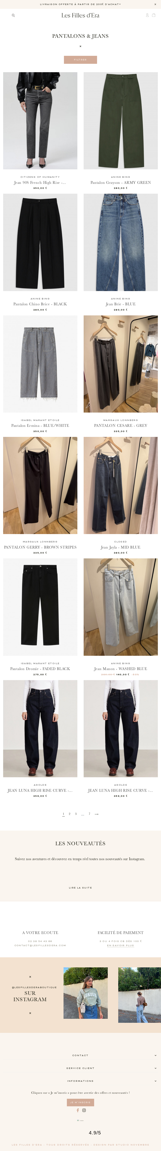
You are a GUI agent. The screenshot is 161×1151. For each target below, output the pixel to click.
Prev (70, 995)
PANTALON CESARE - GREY (120, 425)
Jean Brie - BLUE (121, 304)
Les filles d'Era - (29, 1144)
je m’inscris (80, 1102)
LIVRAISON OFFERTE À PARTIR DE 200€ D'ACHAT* (80, 4)
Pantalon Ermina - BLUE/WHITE (40, 425)
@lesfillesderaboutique (34, 987)
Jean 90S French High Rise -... (40, 182)
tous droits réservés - (69, 1144)
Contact (80, 1055)
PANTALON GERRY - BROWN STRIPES (40, 547)
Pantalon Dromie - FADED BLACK (40, 668)
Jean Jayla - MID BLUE (120, 547)
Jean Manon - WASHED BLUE (120, 668)
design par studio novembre (121, 1144)
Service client (80, 1068)
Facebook (78, 1110)
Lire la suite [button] (80, 887)
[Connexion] (148, 15)
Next (156, 995)
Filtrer (80, 59)
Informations (80, 1081)
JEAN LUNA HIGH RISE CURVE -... (40, 790)
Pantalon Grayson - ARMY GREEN (121, 182)
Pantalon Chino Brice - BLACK (40, 304)
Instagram (84, 1110)
